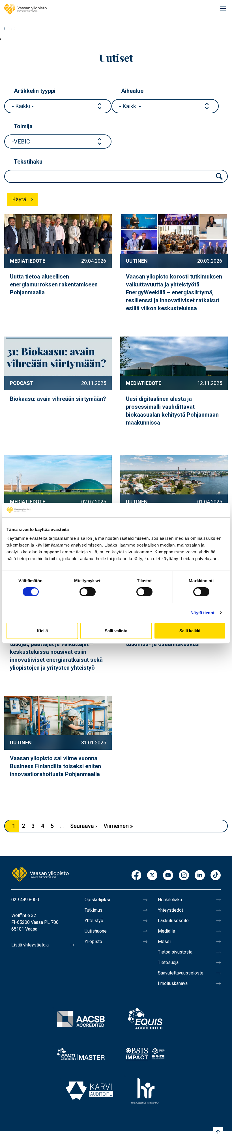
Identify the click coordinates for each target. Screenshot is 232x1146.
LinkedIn (200, 875)
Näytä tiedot (202, 612)
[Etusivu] (25, 9)
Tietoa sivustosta (175, 952)
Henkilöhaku (170, 899)
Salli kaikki (189, 630)
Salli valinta (116, 630)
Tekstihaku (28, 161)
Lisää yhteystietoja (30, 945)
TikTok (215, 875)
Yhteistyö (94, 920)
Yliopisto (93, 941)
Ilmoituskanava (173, 983)
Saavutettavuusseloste (180, 973)
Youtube (168, 875)
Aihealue (132, 90)
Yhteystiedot (170, 910)
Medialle (166, 931)
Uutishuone (96, 931)
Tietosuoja (168, 962)
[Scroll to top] (218, 1132)
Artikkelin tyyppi (34, 90)
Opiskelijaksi (97, 899)
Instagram (184, 875)
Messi (164, 941)
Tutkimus (93, 910)
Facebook (136, 875)
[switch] (88, 591)
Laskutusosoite (173, 920)
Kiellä (42, 630)
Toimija (23, 126)
